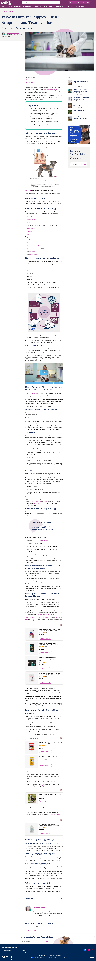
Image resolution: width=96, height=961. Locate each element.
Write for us (44, 955)
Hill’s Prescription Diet (31, 617)
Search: (25, 3)
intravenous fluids (43, 540)
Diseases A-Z (9, 11)
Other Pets (17, 6)
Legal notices (56, 957)
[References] (44, 898)
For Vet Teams (79, 6)
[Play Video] (26, 383)
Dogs (2, 6)
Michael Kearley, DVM (18, 34)
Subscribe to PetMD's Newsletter (10, 947)
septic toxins (36, 503)
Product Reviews (48, 6)
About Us (69, 6)
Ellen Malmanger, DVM (13, 33)
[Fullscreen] (61, 383)
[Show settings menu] (59, 383)
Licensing (58, 955)
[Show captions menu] (53, 383)
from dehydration (37, 501)
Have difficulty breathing (34, 246)
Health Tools (59, 6)
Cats (9, 6)
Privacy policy (48, 957)
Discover (36, 6)
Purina (39, 617)
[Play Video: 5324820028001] (44, 372)
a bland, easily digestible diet (46, 614)
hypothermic (32, 251)
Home (3, 11)
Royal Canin (47, 617)
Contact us (52, 955)
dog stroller (45, 786)
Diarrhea (29, 234)
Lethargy (29, 216)
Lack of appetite (31, 219)
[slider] (41, 383)
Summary (29, 80)
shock (45, 501)
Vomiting (29, 231)
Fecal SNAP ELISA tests (31, 393)
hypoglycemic (33, 254)
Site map (63, 957)
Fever (29, 222)
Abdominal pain (31, 228)
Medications (27, 6)
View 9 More (30, 82)
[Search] (57, 3)
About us (37, 955)
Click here (28, 190)
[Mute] (56, 383)
